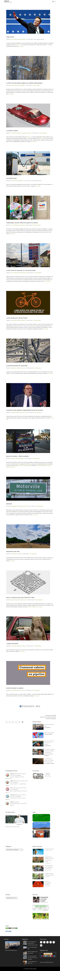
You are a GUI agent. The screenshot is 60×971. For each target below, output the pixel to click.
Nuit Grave (22, 412)
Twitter (10, 722)
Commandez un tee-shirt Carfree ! (12, 826)
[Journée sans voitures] (41, 910)
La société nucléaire (12, 130)
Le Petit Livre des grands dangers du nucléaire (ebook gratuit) (24, 83)
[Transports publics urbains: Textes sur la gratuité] (41, 837)
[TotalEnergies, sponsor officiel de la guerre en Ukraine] (30, 208)
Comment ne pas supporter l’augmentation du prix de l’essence (24, 410)
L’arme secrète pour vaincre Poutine (16, 318)
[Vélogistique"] (41, 821)
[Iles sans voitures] (41, 829)
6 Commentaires (38, 599)
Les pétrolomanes (11, 178)
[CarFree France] (8, 928)
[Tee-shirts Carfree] (16, 825)
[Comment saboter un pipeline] (30, 673)
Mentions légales (33, 968)
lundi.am (41, 138)
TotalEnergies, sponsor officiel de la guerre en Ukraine (22, 222)
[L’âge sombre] (30, 22)
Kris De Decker (22, 599)
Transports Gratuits (25, 133)
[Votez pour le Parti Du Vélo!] (41, 919)
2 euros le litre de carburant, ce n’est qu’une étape (20, 270)
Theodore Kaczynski (49, 849)
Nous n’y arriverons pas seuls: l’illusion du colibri (20, 597)
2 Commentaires (38, 412)
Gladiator (21, 180)
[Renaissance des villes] (30, 536)
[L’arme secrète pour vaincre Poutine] (30, 303)
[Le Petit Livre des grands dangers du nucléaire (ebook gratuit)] (30, 68)
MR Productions (49, 962)
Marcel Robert (21, 39)
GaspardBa (21, 85)
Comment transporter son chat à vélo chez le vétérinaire (32, 957)
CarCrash (17, 801)
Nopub (21, 458)
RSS (19, 722)
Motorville (9, 504)
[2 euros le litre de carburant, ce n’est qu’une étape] (30, 255)
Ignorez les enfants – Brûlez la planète (17, 456)
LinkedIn (13, 722)
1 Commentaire (36, 85)
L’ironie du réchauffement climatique (48, 883)
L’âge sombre (10, 37)
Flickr (16, 722)
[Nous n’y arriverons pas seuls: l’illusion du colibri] (30, 582)
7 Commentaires (37, 320)
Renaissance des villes (13, 551)
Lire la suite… (21, 46)
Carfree (23, 368)
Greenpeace (22, 225)
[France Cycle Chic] (41, 902)
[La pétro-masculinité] (30, 628)
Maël (20, 553)
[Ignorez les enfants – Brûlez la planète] (30, 441)
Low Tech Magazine (32, 606)
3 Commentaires (43, 133)
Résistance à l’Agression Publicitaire (24, 465)
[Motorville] (30, 489)
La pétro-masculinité (12, 643)
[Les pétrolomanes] (30, 163)
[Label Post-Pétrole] (8, 931)
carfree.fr (6, 1)
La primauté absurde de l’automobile (17, 365)
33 (36, 706)
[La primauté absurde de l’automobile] (30, 350)
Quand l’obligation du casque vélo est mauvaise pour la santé (32, 943)
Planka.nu (29, 136)
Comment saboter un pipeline (14, 688)
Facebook (6, 722)
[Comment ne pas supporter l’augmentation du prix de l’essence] (30, 395)
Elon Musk (17, 44)
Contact (22, 722)
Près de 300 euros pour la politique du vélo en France (49, 867)
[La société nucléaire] (30, 115)
